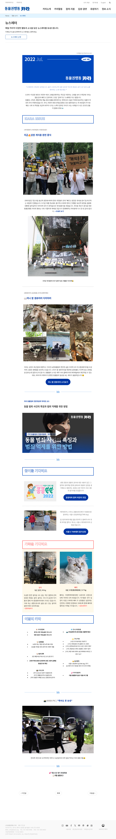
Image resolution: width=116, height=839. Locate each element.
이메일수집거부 (88, 829)
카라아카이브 (9, 2)
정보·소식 (15, 16)
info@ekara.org (14, 830)
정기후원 (95, 2)
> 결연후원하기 (28, 608)
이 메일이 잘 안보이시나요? (84, 53)
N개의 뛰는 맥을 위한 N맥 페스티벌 (43, 644)
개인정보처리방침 (77, 829)
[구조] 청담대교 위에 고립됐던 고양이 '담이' (78, 649)
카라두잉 (19, 2)
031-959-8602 (41, 830)
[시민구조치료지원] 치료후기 (78, 641)
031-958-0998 (27, 830)
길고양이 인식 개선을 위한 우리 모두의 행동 (78, 666)
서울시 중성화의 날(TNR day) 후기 (78, 664)
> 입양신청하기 (82, 606)
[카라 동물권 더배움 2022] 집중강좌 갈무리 (42, 677)
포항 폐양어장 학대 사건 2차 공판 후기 (42, 656)
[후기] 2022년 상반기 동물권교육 (42, 673)
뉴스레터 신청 (16, 37)
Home (7, 16)
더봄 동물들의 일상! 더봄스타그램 (78, 675)
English (103, 2)
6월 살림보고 (59, 775)
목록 (58, 793)
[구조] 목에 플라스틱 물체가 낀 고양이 (78, 644)
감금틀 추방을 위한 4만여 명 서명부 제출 (42, 647)
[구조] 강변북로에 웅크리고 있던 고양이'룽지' (78, 646)
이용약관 (68, 829)
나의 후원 (86, 2)
